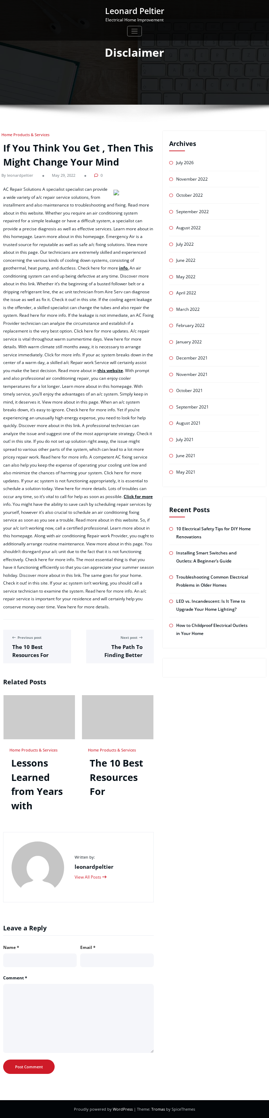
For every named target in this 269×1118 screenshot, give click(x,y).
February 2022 (190, 325)
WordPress (123, 1109)
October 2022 (189, 195)
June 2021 (185, 456)
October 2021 (189, 390)
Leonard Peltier (134, 11)
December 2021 (192, 358)
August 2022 (188, 228)
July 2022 (185, 244)
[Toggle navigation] (134, 31)
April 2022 (186, 293)
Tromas (158, 1109)
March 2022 (188, 309)
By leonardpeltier (17, 175)
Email (88, 947)
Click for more (138, 496)
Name (11, 947)
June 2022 (185, 260)
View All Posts (88, 877)
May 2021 (185, 472)
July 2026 (185, 163)
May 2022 (185, 277)
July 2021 (185, 439)
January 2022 (189, 342)
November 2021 (192, 374)
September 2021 (192, 407)
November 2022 (192, 179)
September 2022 (192, 212)
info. (124, 268)
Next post (128, 637)
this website (110, 370)
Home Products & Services (25, 134)
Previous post (29, 637)
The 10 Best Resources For (116, 777)
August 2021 (188, 423)
